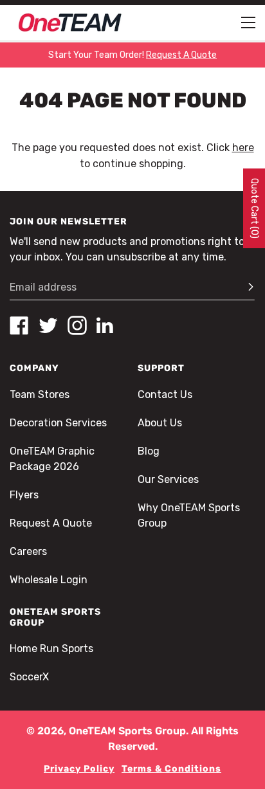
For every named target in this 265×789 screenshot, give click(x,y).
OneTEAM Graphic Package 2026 (52, 459)
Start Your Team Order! (132, 55)
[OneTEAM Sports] (70, 22)
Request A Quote (51, 523)
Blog (149, 451)
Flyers (24, 495)
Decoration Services (58, 423)
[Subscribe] (245, 287)
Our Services (168, 479)
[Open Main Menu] (248, 22)
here (243, 147)
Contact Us (165, 394)
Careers (28, 551)
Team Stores (39, 394)
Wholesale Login (48, 580)
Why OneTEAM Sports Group (189, 515)
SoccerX (29, 677)
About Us (160, 423)
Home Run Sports (51, 648)
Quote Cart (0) (254, 208)
